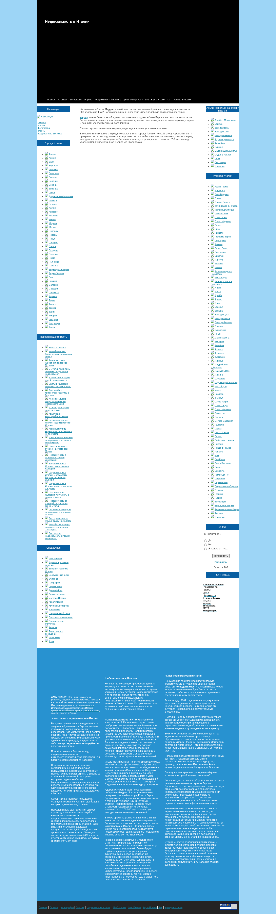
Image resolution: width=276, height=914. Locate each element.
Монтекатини (221, 213)
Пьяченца (54, 262)
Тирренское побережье (226, 486)
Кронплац (219, 353)
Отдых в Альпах (223, 154)
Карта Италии (158, 99)
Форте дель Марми (224, 505)
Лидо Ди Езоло (222, 371)
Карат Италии (56, 602)
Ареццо (218, 299)
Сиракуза (54, 292)
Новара (53, 235)
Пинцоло (219, 233)
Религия (53, 627)
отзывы (41, 125)
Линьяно (219, 374)
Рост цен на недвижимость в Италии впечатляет (57, 535)
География (54, 582)
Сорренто (219, 471)
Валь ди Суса (222, 314)
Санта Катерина (223, 463)
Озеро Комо (221, 217)
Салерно (53, 285)
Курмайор (220, 143)
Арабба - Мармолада (225, 120)
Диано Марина (222, 337)
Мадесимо (220, 378)
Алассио (219, 263)
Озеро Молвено (223, 409)
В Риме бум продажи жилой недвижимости (57, 378)
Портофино (220, 240)
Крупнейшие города (59, 605)
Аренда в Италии (182, 99)
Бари (51, 162)
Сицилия (219, 256)
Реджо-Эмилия (56, 273)
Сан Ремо (220, 459)
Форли (52, 327)
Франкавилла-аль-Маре (227, 509)
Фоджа (52, 154)
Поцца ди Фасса (223, 448)
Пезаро (218, 436)
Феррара (53, 319)
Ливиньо (219, 147)
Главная (51, 99)
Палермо (53, 242)
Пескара (53, 254)
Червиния (219, 166)
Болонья (53, 169)
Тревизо (219, 494)
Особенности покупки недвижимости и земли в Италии (58, 512)
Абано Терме (221, 186)
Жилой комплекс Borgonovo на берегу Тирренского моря (55, 401)
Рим (51, 277)
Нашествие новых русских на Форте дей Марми (56, 448)
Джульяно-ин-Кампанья (61, 196)
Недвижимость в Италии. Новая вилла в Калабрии (57, 466)
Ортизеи (219, 417)
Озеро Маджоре (223, 221)
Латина (52, 208)
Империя (219, 341)
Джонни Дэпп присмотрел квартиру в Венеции (57, 392)
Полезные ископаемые (61, 617)
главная (42, 122)
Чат (169, 99)
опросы (41, 131)
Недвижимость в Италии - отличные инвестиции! (55, 457)
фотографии (44, 128)
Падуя (52, 238)
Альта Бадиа (221, 277)
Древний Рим (55, 590)
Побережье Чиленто (225, 440)
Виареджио (220, 330)
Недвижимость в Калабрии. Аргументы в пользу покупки (57, 494)
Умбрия (53, 315)
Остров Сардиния (224, 421)
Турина (218, 498)
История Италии (57, 598)
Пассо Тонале (222, 432)
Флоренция (54, 323)
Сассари (53, 288)
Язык (51, 641)
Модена (53, 223)
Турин (52, 312)
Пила (217, 158)
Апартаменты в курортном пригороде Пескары (56, 362)
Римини (53, 281)
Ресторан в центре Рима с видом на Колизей (58, 519)
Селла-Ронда (221, 248)
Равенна (53, 265)
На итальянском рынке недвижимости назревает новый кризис (59, 440)
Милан (52, 219)
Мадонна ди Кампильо (226, 151)
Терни (52, 300)
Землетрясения (57, 594)
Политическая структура (54, 622)
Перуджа (53, 250)
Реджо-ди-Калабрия (59, 269)
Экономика (54, 637)
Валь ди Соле (222, 131)
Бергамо (53, 165)
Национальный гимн (59, 613)
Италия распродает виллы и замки (57, 408)
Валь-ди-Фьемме (223, 322)
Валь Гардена (222, 128)
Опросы (88, 99)
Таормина (220, 478)
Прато (52, 258)
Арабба (218, 295)
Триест (52, 308)
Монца (52, 227)
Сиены (218, 467)
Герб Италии (128, 99)
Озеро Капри (221, 401)
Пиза (217, 229)
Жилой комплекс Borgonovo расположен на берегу (58, 354)
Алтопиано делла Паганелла (221, 272)
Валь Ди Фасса (222, 318)
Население (54, 609)
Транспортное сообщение (54, 632)
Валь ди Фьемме (223, 135)
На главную (47, 116)
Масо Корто (220, 386)
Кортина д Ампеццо (224, 139)
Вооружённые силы (59, 575)
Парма (52, 246)
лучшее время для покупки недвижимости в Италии (58, 422)
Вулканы (53, 579)
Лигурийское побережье (219, 365)
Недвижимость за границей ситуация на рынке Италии (56, 503)
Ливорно (53, 212)
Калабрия (219, 345)
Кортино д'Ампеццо (224, 210)
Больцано (54, 173)
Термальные (221, 482)
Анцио (218, 287)
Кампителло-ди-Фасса (226, 206)
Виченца (53, 188)
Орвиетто (219, 413)
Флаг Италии (142, 99)
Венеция (53, 181)
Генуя (52, 192)
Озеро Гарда (221, 405)
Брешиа (53, 177)
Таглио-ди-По (222, 474)
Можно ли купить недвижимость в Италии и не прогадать (58, 431)
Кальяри (53, 200)
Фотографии (76, 99)
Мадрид (84, 117)
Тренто (52, 304)
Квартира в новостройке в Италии (56, 415)
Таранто (53, 296)
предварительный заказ (50, 133)
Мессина (53, 215)
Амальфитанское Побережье (221, 282)
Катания (53, 204)
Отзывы (62, 99)
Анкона (52, 158)
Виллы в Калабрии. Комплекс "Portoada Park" (58, 385)
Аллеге (218, 267)
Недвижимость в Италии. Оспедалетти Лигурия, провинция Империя (56, 476)
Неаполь (53, 231)
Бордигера (220, 190)
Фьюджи (219, 513)
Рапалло (219, 451)
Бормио (218, 124)
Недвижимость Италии (107, 99)
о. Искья (219, 398)
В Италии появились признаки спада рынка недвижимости (57, 371)
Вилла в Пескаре (57, 347)
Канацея (219, 349)
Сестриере (220, 162)
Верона (52, 185)
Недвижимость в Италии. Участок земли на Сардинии (58, 486)
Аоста (218, 291)
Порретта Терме (223, 236)
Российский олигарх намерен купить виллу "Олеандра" (57, 527)
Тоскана (219, 490)
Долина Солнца (222, 202)
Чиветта (219, 260)
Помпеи (219, 444)
